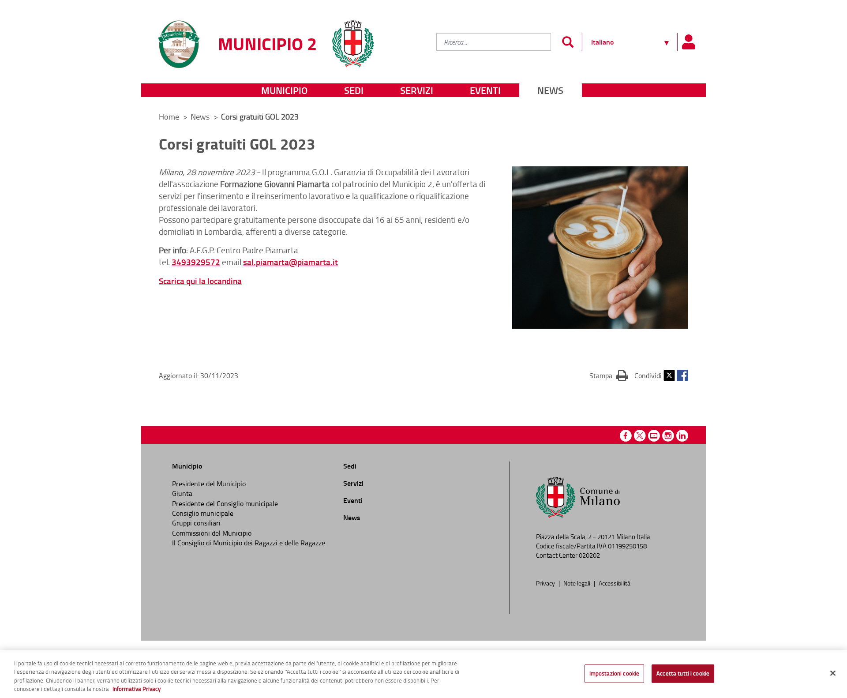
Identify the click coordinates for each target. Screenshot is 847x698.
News (550, 90)
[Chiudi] (833, 673)
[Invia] (567, 42)
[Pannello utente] (688, 42)
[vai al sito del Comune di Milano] (353, 38)
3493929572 (196, 262)
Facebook (682, 375)
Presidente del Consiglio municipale (225, 503)
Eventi (485, 90)
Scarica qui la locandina (200, 281)
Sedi (354, 90)
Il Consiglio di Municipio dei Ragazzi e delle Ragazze (248, 543)
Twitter (669, 375)
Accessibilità (614, 582)
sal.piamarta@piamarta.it (290, 262)
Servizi (416, 90)
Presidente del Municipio (209, 483)
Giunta (182, 493)
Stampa (608, 375)
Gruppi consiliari (196, 523)
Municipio (284, 90)
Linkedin (682, 436)
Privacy (546, 582)
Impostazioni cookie (614, 673)
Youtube (654, 436)
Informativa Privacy (136, 689)
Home (169, 116)
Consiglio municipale (202, 513)
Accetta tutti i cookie (682, 673)
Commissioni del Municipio (211, 533)
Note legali (577, 582)
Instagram (668, 436)
